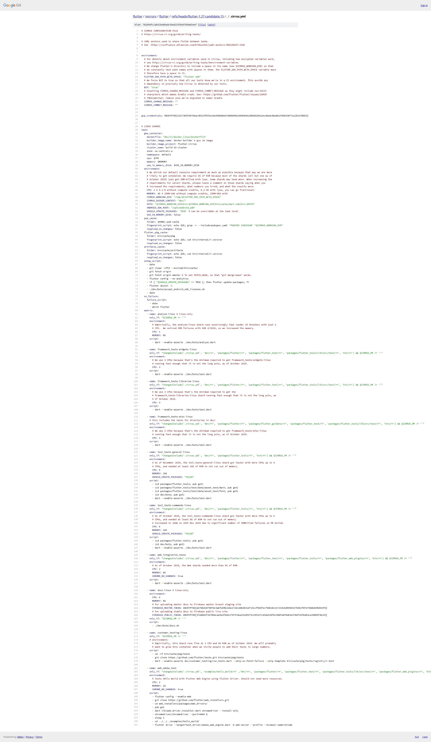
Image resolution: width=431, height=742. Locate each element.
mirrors (150, 16)
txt (417, 736)
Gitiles (20, 736)
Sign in (424, 5)
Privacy (29, 736)
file (202, 24)
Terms (38, 736)
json (425, 736)
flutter (137, 16)
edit (211, 24)
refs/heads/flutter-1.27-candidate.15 (198, 16)
